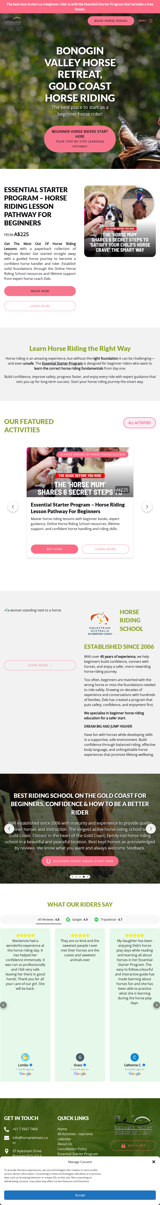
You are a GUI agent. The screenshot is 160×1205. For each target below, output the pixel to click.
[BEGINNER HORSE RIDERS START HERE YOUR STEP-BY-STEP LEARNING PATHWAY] (80, 120)
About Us (65, 1144)
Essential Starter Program (78, 1154)
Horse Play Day (48, 505)
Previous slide (13, 507)
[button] (154, 1162)
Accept (80, 1195)
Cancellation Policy (72, 1149)
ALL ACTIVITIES (139, 423)
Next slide (147, 507)
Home (62, 1129)
